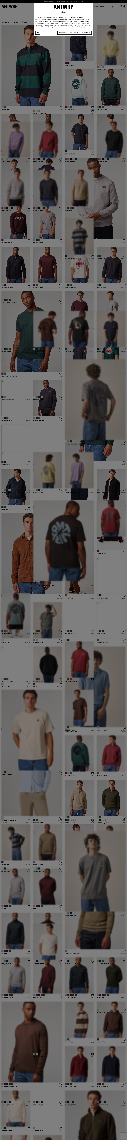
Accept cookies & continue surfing (74, 33)
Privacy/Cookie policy (78, 27)
